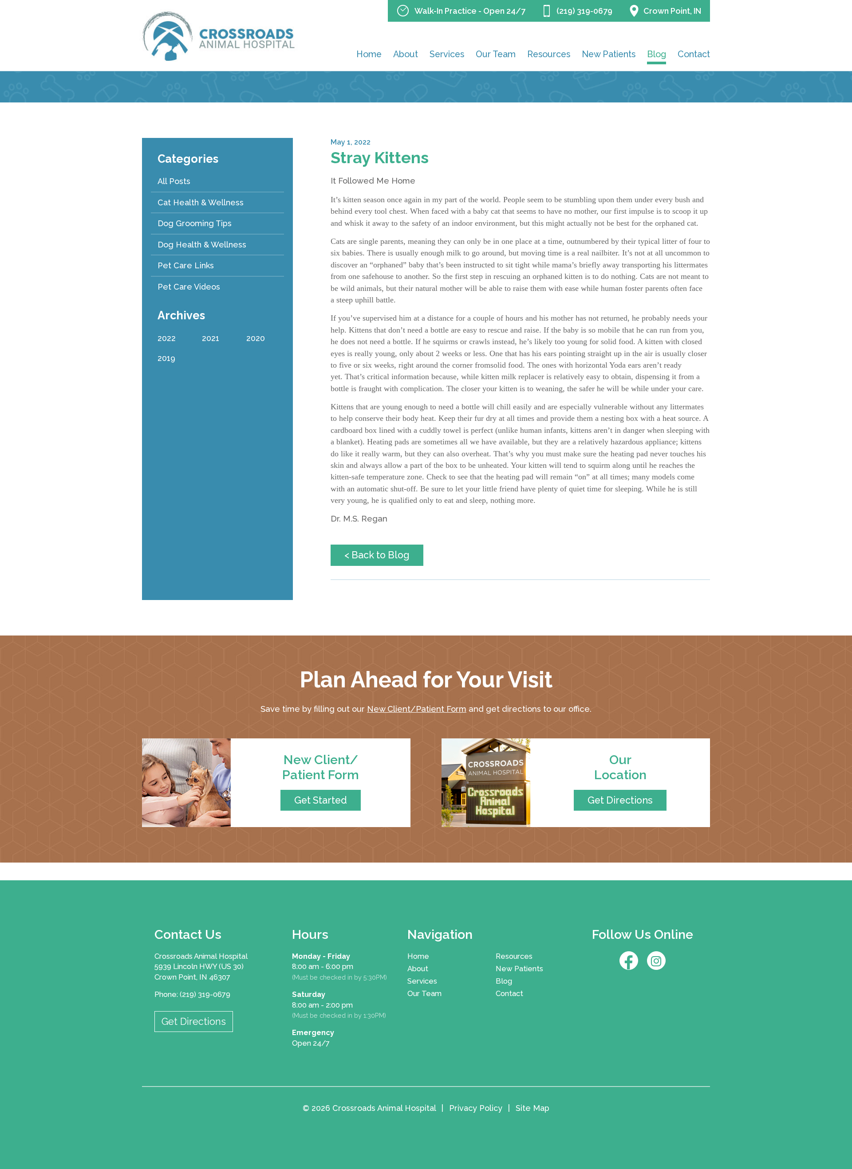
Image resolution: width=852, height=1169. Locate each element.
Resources (548, 54)
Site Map (532, 1108)
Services (447, 54)
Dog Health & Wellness (202, 244)
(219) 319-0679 (584, 11)
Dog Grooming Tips (195, 223)
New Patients (608, 54)
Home (369, 54)
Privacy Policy (475, 1108)
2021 (210, 338)
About (405, 54)
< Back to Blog (377, 555)
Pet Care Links (186, 265)
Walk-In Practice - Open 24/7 (469, 11)
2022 (167, 338)
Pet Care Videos (189, 286)
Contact (694, 54)
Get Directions (194, 1021)
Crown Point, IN (672, 11)
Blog (656, 54)
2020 (255, 338)
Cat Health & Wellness (201, 202)
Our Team (496, 54)
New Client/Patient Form (416, 709)
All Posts (174, 181)
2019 (166, 358)
